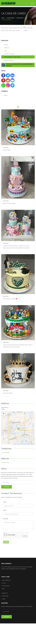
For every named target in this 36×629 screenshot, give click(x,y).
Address (6, 44)
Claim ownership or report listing (12, 57)
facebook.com (5, 462)
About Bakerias (6, 580)
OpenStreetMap (26, 444)
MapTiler (20, 444)
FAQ (3, 589)
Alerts (5, 51)
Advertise (5, 593)
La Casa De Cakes (19, 432)
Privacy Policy (6, 586)
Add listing (5, 596)
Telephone (6, 47)
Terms (4, 583)
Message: (5, 518)
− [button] (3, 416)
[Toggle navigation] (32, 4)
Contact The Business (9, 54)
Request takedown (8, 60)
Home (3, 18)
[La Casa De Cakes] (18, 429)
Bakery (6, 95)
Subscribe (6, 486)
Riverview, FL (20, 18)
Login (3, 599)
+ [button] (3, 414)
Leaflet (15, 444)
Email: (4, 510)
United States (10, 18)
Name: (5, 502)
